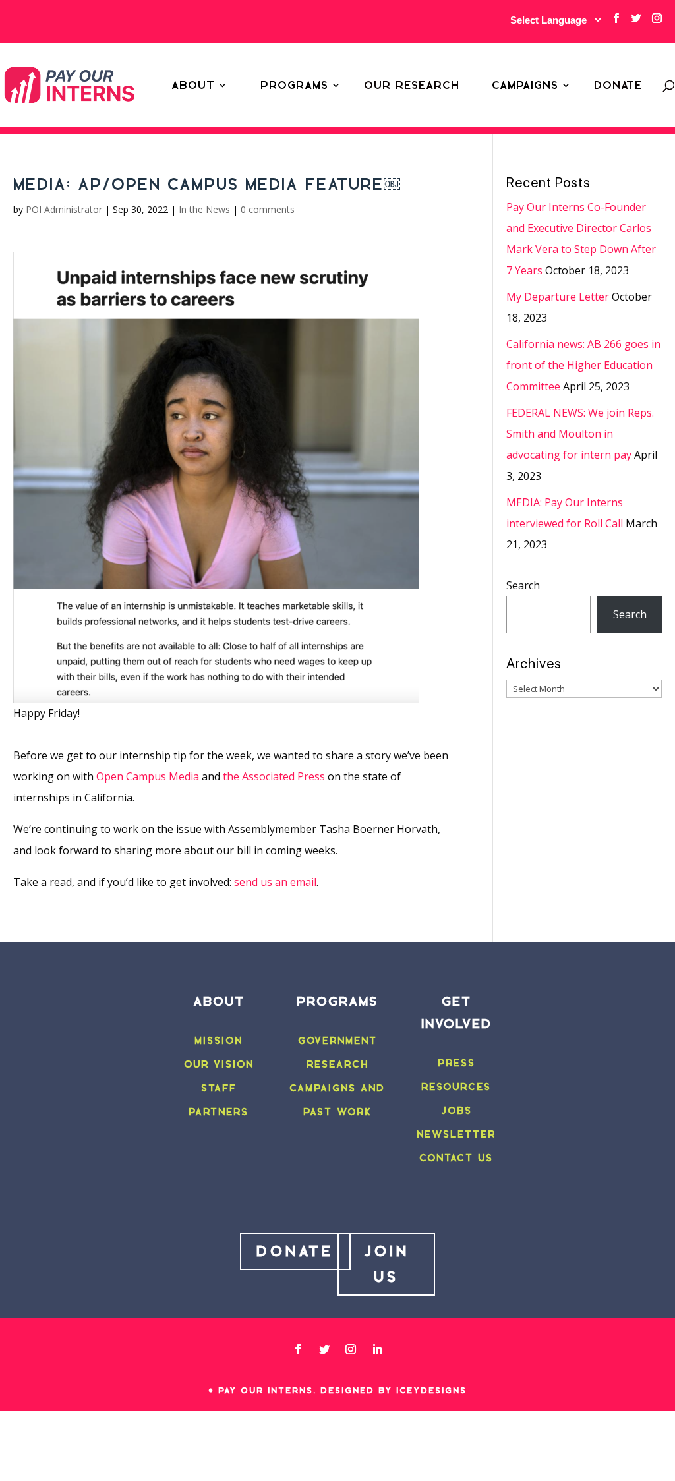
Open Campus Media (147, 776)
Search (523, 585)
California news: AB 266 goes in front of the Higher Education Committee (583, 365)
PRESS (456, 1063)
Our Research (411, 85)
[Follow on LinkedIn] (377, 1349)
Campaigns (525, 85)
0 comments (268, 209)
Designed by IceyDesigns (393, 1390)
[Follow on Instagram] (350, 1349)
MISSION (218, 1041)
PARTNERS (219, 1112)
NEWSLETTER (456, 1134)
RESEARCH (337, 1064)
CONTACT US (456, 1158)
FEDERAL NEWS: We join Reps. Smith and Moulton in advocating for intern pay (580, 433)
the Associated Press (274, 776)
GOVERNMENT (337, 1041)
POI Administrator (64, 209)
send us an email (275, 882)
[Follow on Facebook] (297, 1349)
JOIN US (386, 1264)
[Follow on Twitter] (324, 1349)
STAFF (219, 1088)
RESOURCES (456, 1087)
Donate (618, 85)
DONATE (295, 1251)
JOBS (456, 1111)
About (193, 85)
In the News (204, 209)
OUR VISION (219, 1064)
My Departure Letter (557, 296)
